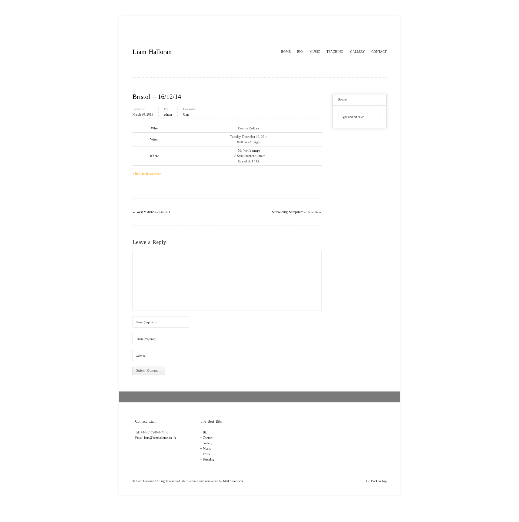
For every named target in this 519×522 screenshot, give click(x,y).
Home (286, 52)
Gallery (357, 52)
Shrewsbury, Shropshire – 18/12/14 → (297, 212)
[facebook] (371, 28)
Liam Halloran (152, 51)
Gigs (186, 114)
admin (168, 114)
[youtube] (382, 28)
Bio (300, 52)
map (256, 150)
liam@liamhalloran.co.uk (160, 438)
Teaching (335, 52)
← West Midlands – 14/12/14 (151, 212)
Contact (379, 52)
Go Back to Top (376, 481)
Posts (206, 454)
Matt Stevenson (233, 481)
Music (315, 52)
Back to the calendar (148, 174)
